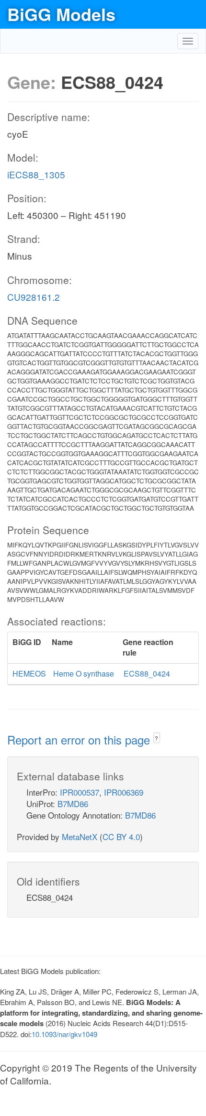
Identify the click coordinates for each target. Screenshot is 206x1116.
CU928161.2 (33, 296)
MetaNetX (79, 836)
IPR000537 (79, 792)
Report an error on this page (80, 739)
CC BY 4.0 (121, 836)
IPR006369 (123, 792)
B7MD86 (72, 804)
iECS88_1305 (36, 174)
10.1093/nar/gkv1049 (64, 1034)
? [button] (156, 738)
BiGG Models (61, 13)
